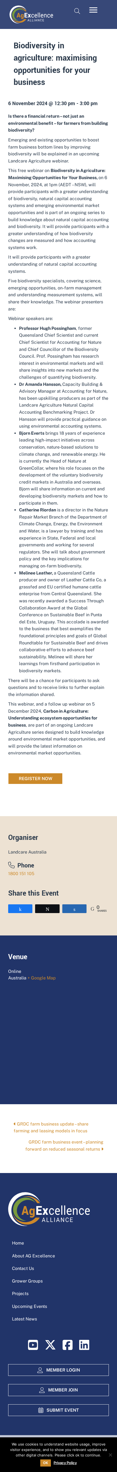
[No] (110, 1455)
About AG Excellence (33, 1255)
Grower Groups (27, 1281)
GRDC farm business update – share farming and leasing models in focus (51, 1127)
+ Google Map (41, 978)
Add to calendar (58, 797)
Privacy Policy (65, 1463)
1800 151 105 (21, 873)
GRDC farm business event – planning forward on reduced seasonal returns (64, 1145)
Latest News (24, 1319)
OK (45, 1463)
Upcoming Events (29, 1306)
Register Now (35, 778)
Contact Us (23, 1268)
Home (18, 1243)
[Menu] (93, 10)
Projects (20, 1293)
